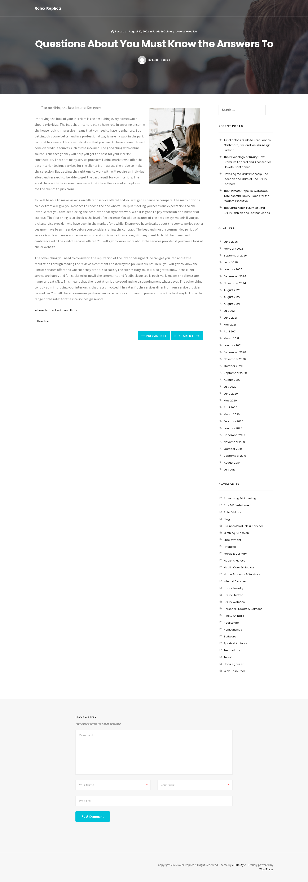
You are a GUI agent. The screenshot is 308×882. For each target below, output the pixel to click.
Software (230, 636)
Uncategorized (234, 664)
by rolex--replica (159, 60)
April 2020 (230, 407)
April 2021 (230, 331)
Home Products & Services (242, 574)
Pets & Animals (234, 616)
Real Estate (231, 623)
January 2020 (233, 428)
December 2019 (234, 435)
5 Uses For (42, 321)
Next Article (185, 336)
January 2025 (233, 269)
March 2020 (232, 414)
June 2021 (230, 318)
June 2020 (231, 394)
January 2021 (232, 345)
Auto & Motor (232, 512)
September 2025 (235, 256)
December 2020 (235, 352)
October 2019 (233, 449)
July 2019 (230, 470)
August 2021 (232, 304)
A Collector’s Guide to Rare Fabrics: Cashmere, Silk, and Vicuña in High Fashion (247, 145)
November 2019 (234, 442)
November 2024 (235, 283)
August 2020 (232, 380)
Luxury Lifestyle (233, 595)
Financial (230, 547)
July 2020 (230, 387)
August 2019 (232, 463)
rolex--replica (188, 31)
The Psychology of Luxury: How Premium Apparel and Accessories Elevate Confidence (248, 162)
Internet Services (235, 581)
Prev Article (156, 336)
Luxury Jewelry (233, 588)
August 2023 (232, 290)
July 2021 (230, 311)
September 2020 (235, 373)
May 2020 (230, 401)
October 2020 (233, 366)
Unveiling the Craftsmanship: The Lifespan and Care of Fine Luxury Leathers (246, 179)
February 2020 (233, 421)
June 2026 (231, 242)
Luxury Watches (234, 602)
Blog (227, 519)
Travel (228, 657)
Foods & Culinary (163, 31)
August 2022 (232, 297)
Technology (232, 650)
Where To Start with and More (56, 310)
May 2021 (230, 325)
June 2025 (231, 262)
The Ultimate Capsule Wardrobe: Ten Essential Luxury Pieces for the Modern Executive (246, 196)
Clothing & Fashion (236, 533)
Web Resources (235, 671)
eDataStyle (239, 865)
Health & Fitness (234, 561)
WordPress (266, 869)
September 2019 (235, 456)
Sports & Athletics (235, 643)
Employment (232, 540)
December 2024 (235, 276)
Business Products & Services (244, 526)
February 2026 (233, 249)
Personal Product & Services (243, 609)
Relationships (233, 630)
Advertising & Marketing (240, 498)
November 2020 (235, 359)
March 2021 (231, 338)
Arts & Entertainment (237, 505)
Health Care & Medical (239, 567)
